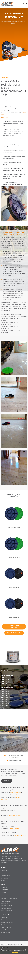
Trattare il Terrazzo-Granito (9, 899)
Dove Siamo (4, 917)
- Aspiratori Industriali (7, 808)
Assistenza (4, 887)
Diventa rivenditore (6, 925)
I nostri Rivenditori (6, 930)
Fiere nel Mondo (5, 920)
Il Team (3, 880)
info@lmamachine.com (15, 760)
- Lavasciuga (4, 813)
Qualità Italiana (5, 875)
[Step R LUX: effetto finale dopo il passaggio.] (14, 467)
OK (14, 952)
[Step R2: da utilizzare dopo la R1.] (14, 394)
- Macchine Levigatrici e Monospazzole (12, 790)
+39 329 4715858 (15, 757)
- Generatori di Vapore (7, 826)
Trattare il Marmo (6, 908)
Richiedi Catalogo (6, 932)
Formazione (4, 889)
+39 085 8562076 (10, 755)
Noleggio (3, 892)
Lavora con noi (5, 935)
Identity (3, 873)
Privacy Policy (19, 946)
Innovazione (4, 878)
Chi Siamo (4, 870)
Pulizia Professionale (6, 911)
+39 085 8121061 (20, 755)
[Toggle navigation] (26, 3)
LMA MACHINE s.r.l (14, 944)
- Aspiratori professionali (8, 810)
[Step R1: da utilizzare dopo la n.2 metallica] (14, 358)
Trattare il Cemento (6, 906)
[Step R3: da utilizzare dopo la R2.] (14, 431)
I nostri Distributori (6, 927)
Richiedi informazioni (14, 525)
